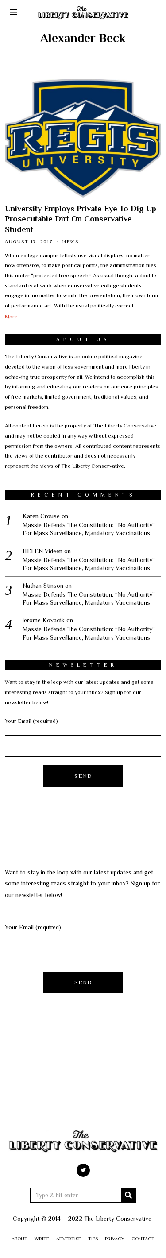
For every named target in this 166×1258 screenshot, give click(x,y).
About (19, 1238)
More (11, 317)
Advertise (68, 1238)
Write (42, 1238)
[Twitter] (83, 1170)
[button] (128, 1195)
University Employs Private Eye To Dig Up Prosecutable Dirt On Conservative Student (80, 219)
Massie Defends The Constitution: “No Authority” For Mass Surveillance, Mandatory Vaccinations (89, 528)
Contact (142, 1238)
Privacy (114, 1238)
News (70, 241)
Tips (93, 1238)
